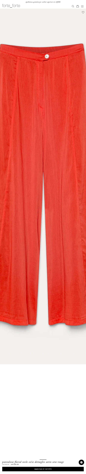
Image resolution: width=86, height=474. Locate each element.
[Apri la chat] (81, 462)
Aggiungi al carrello (43, 469)
